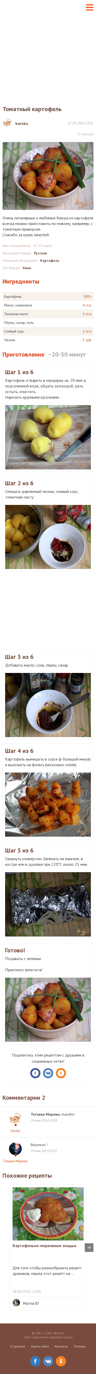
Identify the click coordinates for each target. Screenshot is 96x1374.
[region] (48, 610)
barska (15, 1131)
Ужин (27, 268)
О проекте (17, 1346)
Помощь (80, 1346)
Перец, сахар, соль (19, 322)
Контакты (61, 1346)
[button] (89, 7)
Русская (40, 253)
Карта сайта (40, 1346)
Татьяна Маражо (15, 1161)
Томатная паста (16, 314)
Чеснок (9, 340)
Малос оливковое (18, 305)
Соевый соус (14, 331)
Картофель (49, 260)
